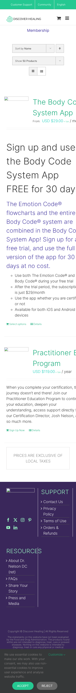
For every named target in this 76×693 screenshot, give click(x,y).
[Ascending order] (60, 48)
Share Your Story (18, 588)
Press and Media (17, 601)
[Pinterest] (30, 520)
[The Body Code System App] (16, 109)
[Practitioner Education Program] (16, 359)
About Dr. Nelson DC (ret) (17, 566)
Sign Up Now (17, 430)
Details (37, 324)
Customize (56, 654)
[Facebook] (8, 520)
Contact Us (53, 502)
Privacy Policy (49, 511)
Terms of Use (54, 521)
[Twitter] (15, 520)
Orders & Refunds (50, 530)
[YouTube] (8, 527)
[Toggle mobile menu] (67, 18)
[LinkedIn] (15, 527)
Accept (23, 686)
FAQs (13, 578)
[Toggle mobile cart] (59, 18)
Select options (17, 324)
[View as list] (41, 71)
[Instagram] (22, 520)
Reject (47, 686)
